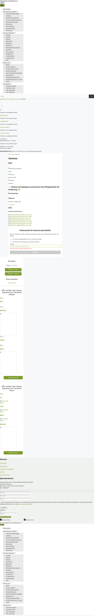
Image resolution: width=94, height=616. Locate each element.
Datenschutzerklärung (25, 504)
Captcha (2, 510)
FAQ (7, 60)
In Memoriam (10, 56)
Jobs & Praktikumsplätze (14, 73)
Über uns (6, 62)
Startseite (6, 9)
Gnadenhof (9, 54)
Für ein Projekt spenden (13, 20)
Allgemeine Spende (12, 18)
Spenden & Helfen (10, 11)
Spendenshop (10, 28)
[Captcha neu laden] (0, 511)
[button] (47, 512)
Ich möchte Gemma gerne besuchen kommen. (26, 242)
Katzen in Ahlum (13, 377)
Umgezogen (10, 58)
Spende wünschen (12, 22)
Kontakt (2, 472)
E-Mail (16, 269)
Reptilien (9, 43)
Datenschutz (3, 466)
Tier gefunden (10, 90)
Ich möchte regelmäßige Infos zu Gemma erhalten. (27, 239)
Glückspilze (10, 52)
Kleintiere (9, 41)
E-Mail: (21, 246)
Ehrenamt (9, 24)
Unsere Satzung (11, 71)
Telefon (16, 273)
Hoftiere (8, 49)
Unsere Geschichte (12, 69)
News (8, 64)
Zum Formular (12, 282)
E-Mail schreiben (4, 127)
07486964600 (4, 121)
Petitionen (9, 30)
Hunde (8, 35)
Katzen (8, 37)
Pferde (8, 39)
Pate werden (10, 26)
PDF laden (11, 204)
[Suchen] (91, 96)
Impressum (3, 463)
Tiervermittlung (8, 33)
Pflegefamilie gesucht (13, 47)
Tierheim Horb (10, 88)
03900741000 (4, 115)
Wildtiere (9, 45)
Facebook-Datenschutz (7, 469)
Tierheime (7, 84)
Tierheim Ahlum (11, 86)
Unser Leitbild (10, 67)
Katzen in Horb (13, 453)
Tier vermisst (10, 92)
